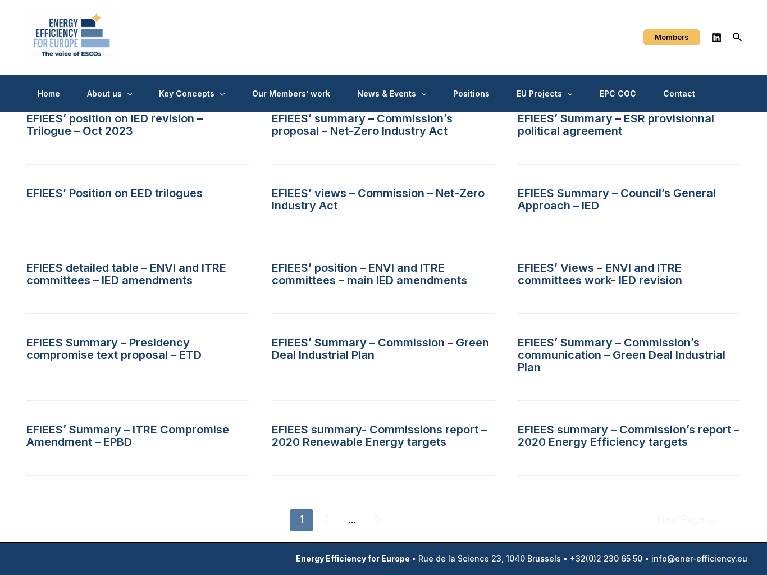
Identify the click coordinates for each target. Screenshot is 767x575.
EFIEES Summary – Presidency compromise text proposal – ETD (114, 349)
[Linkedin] (716, 38)
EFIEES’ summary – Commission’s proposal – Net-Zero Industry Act (362, 125)
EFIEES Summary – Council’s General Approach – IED (617, 199)
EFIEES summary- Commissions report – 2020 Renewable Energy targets (379, 436)
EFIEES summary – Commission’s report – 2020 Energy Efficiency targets (628, 436)
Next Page (687, 519)
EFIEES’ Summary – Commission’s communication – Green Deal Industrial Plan (621, 355)
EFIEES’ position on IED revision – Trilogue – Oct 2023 (114, 125)
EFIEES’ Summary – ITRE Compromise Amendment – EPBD (127, 436)
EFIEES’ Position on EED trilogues (114, 193)
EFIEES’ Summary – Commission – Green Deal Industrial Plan (380, 349)
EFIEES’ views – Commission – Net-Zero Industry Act (378, 199)
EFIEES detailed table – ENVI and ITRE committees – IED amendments (126, 274)
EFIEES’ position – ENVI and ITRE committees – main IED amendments (369, 274)
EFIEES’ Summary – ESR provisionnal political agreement (616, 125)
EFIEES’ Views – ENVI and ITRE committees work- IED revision (600, 274)
